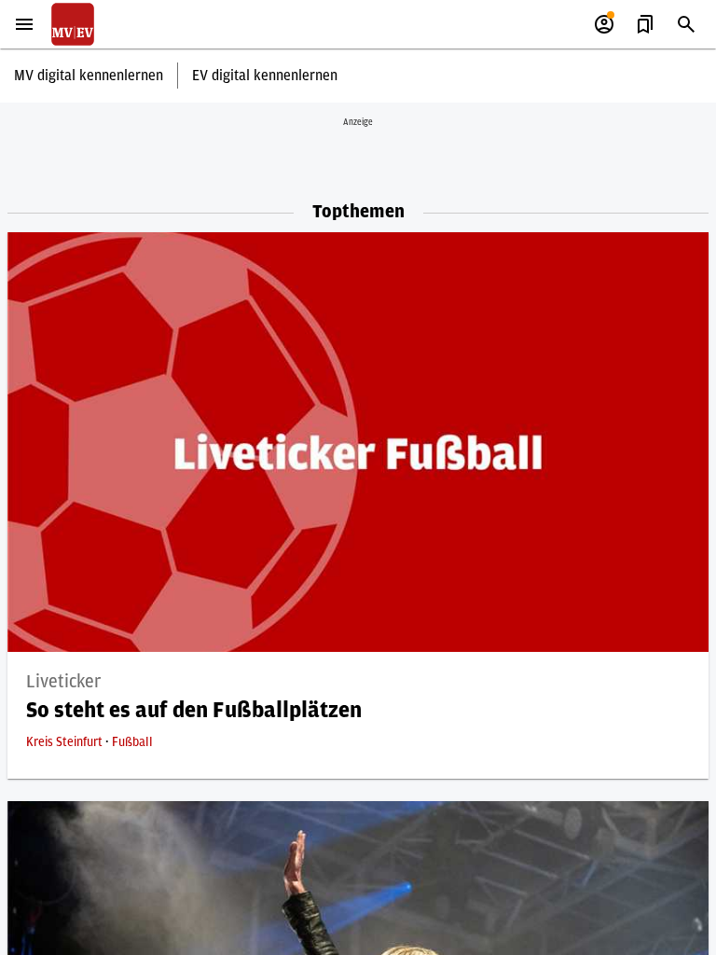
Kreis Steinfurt (65, 742)
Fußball (132, 742)
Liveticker (63, 681)
